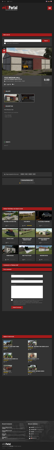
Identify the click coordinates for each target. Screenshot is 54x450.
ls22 (34, 174)
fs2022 (22, 174)
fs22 (26, 174)
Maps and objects (18, 81)
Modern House (44, 255)
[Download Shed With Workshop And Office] (44, 232)
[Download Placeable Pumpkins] (44, 215)
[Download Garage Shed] (10, 232)
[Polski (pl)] (51, 1)
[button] (50, 8)
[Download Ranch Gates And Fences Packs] (27, 232)
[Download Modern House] (44, 249)
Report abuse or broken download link (28, 182)
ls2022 (30, 174)
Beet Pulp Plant (27, 255)
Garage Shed (10, 238)
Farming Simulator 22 (10, 81)
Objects (23, 81)
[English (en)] (46, 1)
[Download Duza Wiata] (27, 215)
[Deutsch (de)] (49, 1)
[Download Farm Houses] (10, 249)
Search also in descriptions (12, 43)
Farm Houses (10, 255)
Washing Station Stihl (10, 221)
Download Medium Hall (27, 180)
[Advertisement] (27, 22)
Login (5, 1)
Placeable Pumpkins (44, 221)
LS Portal (9, 8)
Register (10, 1)
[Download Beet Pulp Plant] (27, 249)
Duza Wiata (27, 221)
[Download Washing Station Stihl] (10, 215)
